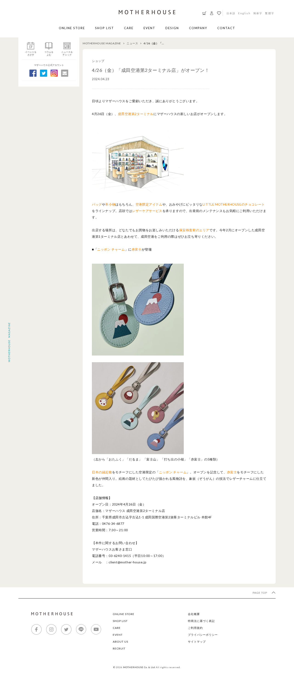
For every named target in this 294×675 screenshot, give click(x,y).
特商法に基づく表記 (201, 621)
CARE (128, 28)
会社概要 (194, 614)
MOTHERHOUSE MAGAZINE (102, 43)
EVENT (149, 28)
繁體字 (269, 13)
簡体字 (258, 13)
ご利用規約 (195, 628)
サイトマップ (197, 641)
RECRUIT (119, 648)
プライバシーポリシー (203, 634)
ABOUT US (120, 641)
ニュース (132, 43)
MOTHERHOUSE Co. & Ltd (139, 667)
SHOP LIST (104, 28)
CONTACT (226, 28)
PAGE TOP (260, 592)
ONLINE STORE (72, 28)
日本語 (231, 13)
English (244, 13)
